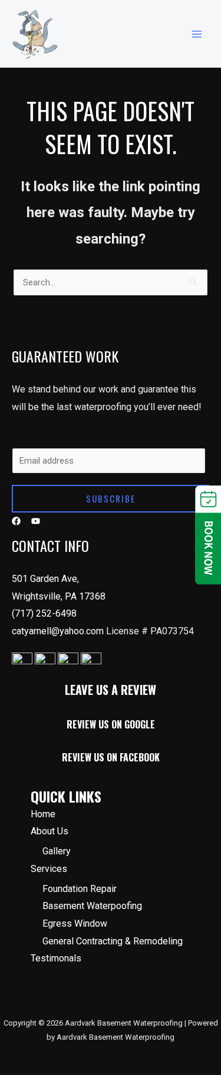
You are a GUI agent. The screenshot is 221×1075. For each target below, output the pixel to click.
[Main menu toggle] (197, 33)
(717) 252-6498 (44, 613)
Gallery (56, 851)
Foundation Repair (79, 888)
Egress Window (74, 923)
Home (43, 814)
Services (49, 868)
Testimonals (56, 958)
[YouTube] (35, 521)
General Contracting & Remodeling (112, 941)
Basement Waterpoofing (92, 905)
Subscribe (111, 498)
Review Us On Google (111, 724)
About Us (49, 831)
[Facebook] (16, 521)
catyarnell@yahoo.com (59, 631)
